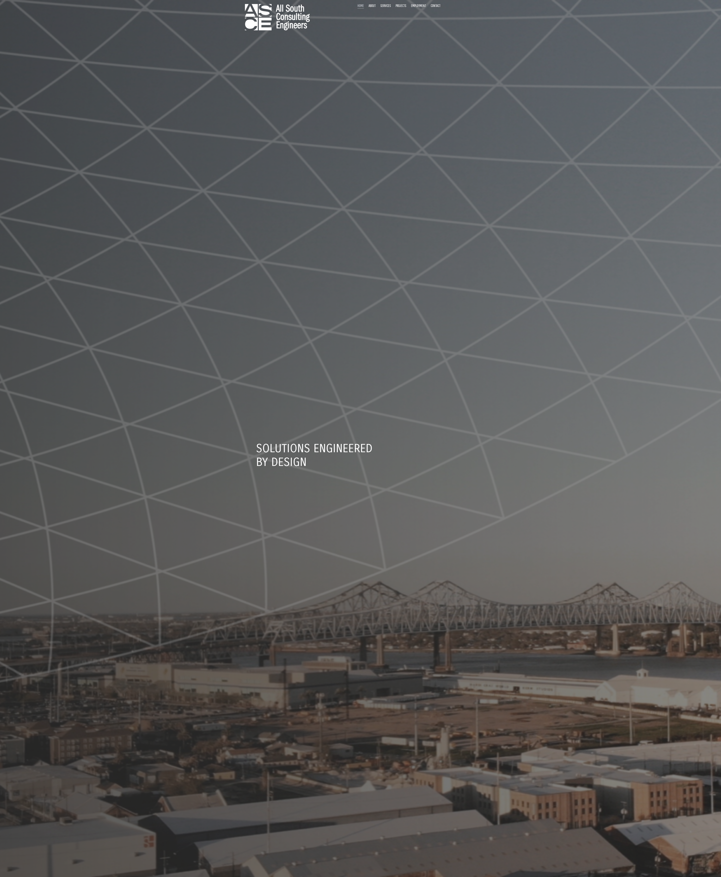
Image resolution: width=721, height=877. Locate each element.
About (372, 5)
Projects (401, 5)
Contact (435, 5)
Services (385, 5)
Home (360, 5)
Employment (418, 5)
